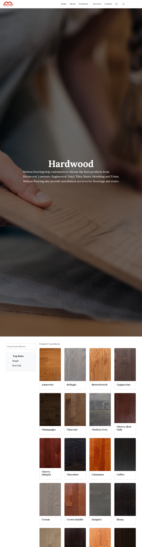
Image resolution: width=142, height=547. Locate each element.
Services (97, 4)
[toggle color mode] (116, 4)
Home (63, 4)
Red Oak (16, 365)
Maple (15, 360)
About (73, 4)
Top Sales (18, 356)
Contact (108, 4)
